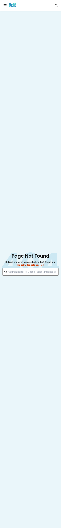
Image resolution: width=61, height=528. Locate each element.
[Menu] (5, 5)
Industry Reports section (30, 264)
